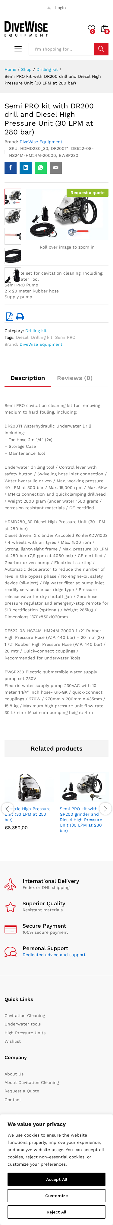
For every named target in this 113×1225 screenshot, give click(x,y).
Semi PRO (65, 337)
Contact (13, 1099)
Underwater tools (23, 1024)
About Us (14, 1073)
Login (60, 7)
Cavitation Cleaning (25, 1015)
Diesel (22, 337)
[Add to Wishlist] (42, 799)
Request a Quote (22, 1090)
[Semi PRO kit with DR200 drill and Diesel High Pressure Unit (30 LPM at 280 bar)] (11, 168)
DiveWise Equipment (41, 141)
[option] (29, 806)
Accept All (56, 1179)
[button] (14, 799)
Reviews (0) (75, 378)
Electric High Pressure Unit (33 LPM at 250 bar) (28, 814)
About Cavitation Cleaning (32, 1082)
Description (28, 378)
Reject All (56, 1212)
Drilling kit (36, 330)
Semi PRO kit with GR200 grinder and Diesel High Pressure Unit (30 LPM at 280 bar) (81, 819)
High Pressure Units (25, 1032)
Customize (56, 1195)
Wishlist (13, 1041)
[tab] (28, 380)
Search (101, 49)
